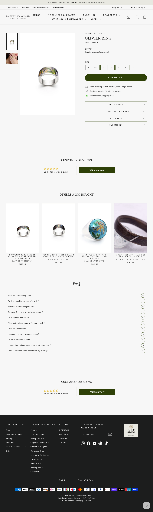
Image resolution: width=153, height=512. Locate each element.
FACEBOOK (63, 434)
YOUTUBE (63, 438)
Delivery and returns (116, 111)
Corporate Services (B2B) (40, 443)
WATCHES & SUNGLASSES (68, 19)
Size (87, 62)
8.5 (126, 67)
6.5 (95, 67)
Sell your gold (58, 7)
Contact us (34, 472)
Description (116, 105)
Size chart (116, 118)
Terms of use (35, 463)
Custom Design (12, 7)
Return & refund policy (39, 455)
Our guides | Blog (37, 451)
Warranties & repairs (38, 447)
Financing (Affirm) (37, 434)
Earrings (90, 15)
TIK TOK (62, 443)
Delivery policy (36, 467)
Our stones (25, 7)
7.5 (111, 67)
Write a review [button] (97, 170)
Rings (37, 15)
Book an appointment (41, 7)
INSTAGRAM (64, 430)
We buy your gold (37, 438)
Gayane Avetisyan (95, 34)
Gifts (95, 19)
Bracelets (110, 15)
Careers (33, 430)
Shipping (88, 52)
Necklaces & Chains (62, 15)
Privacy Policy (36, 459)
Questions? (116, 125)
